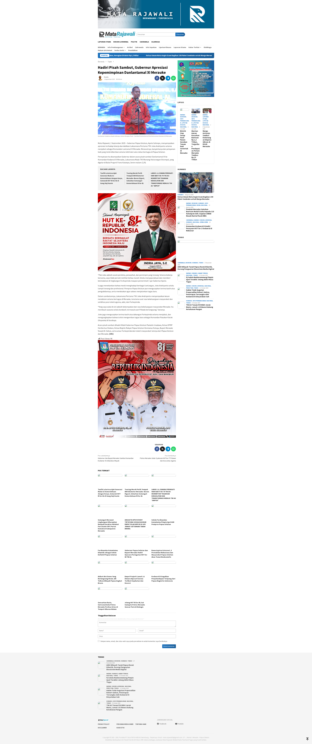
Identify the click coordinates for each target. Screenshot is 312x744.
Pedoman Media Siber (125, 724)
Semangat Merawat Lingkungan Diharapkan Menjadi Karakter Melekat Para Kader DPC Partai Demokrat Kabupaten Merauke (108, 525)
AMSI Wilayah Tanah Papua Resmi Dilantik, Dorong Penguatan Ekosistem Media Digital (196, 268)
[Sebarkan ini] (157, 78)
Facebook (163, 724)
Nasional (183, 127)
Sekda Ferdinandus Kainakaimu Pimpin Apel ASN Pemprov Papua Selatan (162, 522)
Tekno (181, 237)
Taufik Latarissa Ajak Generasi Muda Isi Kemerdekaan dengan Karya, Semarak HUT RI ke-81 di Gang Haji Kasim (111, 178)
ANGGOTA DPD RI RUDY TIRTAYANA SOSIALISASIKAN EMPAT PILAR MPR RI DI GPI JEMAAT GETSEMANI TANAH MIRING (135, 524)
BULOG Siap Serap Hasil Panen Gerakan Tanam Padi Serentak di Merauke (184, 142)
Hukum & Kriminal (206, 220)
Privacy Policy (103, 724)
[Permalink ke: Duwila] (100, 78)
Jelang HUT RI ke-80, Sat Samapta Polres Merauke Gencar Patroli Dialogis (135, 604)
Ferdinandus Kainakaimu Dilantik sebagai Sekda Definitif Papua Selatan (108, 552)
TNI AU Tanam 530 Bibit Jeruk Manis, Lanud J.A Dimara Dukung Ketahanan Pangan (199, 307)
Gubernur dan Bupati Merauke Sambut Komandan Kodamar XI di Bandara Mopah (115, 458)
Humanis (182, 169)
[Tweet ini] (162, 78)
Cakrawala (189, 220)
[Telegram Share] (168, 78)
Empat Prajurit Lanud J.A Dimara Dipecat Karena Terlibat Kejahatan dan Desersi (135, 579)
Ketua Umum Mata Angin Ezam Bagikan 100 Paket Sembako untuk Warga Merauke (134, 55)
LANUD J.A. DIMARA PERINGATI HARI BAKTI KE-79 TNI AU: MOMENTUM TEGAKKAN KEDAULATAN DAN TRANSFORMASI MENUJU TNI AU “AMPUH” (163, 494)
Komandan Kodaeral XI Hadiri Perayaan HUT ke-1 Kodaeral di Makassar (199, 228)
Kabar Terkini (203, 273)
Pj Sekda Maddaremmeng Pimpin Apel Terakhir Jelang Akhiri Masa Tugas (199, 279)
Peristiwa (189, 288)
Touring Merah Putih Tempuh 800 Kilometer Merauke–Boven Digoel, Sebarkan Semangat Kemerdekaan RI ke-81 (136, 178)
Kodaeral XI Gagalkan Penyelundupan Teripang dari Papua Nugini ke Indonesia (163, 578)
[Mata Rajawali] (117, 34)
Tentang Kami (140, 724)
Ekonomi (183, 117)
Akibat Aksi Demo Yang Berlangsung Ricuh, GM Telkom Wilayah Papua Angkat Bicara (110, 579)
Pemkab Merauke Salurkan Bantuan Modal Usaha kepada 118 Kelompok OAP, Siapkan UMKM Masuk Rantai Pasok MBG (200, 212)
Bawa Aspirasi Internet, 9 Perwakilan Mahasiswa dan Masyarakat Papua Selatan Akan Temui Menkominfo (162, 553)
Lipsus (181, 102)
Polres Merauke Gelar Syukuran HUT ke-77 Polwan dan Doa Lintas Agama (158, 458)
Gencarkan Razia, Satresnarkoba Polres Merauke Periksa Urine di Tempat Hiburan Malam (108, 605)
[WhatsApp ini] (173, 78)
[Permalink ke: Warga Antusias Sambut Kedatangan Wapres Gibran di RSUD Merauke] (207, 110)
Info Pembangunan (184, 121)
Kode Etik (120, 728)
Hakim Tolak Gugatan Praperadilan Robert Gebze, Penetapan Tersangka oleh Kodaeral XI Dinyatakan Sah (198, 293)
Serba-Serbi (204, 222)
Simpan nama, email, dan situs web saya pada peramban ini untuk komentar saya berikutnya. (133, 641)
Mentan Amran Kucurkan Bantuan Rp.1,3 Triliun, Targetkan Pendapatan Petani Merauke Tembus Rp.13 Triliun (195, 145)
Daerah (182, 115)
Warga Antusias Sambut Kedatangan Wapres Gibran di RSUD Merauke (207, 139)
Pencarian (180, 34)
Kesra (198, 205)
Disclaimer (102, 728)
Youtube (180, 724)
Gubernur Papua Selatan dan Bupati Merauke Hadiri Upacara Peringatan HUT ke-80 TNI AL (136, 553)
